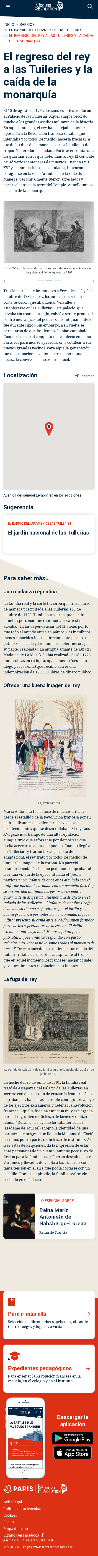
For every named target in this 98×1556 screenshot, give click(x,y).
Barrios (27, 24)
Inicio (8, 24)
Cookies (10, 1515)
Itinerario (87, 376)
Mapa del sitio (15, 1528)
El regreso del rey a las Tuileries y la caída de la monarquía (51, 38)
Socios (8, 1521)
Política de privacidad (22, 1508)
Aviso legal (12, 1502)
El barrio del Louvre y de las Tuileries (46, 30)
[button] (4, 281)
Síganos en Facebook (21, 1535)
